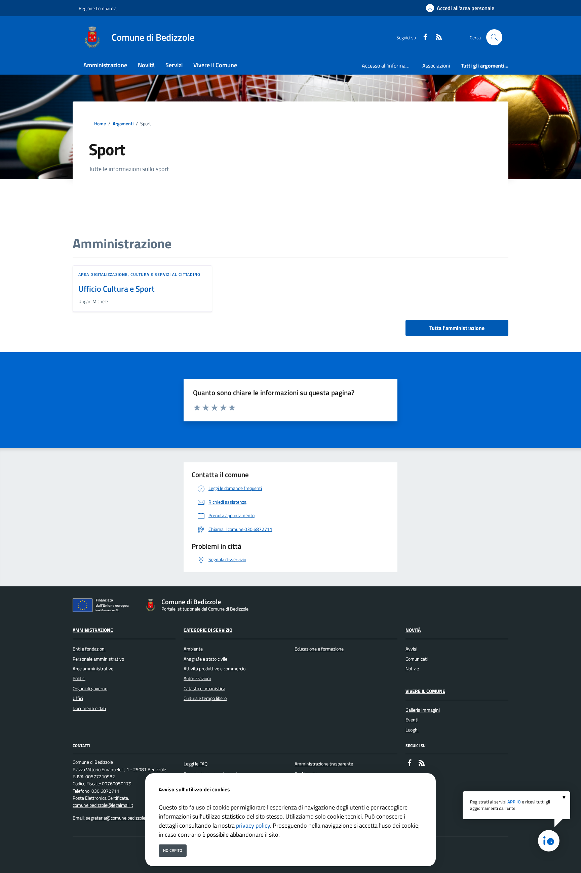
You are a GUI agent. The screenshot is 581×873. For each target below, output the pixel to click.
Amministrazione (93, 630)
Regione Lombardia (98, 8)
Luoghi (412, 730)
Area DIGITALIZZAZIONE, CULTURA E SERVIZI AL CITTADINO (139, 274)
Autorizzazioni (197, 678)
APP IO (514, 801)
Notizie (412, 668)
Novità (413, 630)
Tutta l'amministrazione (457, 328)
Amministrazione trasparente (324, 763)
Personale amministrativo (98, 659)
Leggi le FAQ (195, 763)
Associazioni (436, 65)
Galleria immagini (422, 710)
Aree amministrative (93, 668)
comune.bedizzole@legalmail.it (103, 805)
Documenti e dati (89, 708)
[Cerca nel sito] (494, 37)
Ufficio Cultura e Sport (116, 289)
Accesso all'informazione (389, 65)
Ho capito (172, 850)
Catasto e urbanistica (204, 688)
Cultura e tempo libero (205, 698)
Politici (79, 678)
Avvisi (411, 649)
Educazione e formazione (319, 649)
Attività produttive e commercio (214, 668)
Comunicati (416, 659)
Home (100, 123)
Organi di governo (90, 688)
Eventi (411, 719)
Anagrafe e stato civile (205, 659)
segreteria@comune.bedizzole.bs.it (120, 818)
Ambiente (193, 649)
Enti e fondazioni (89, 649)
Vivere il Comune (425, 691)
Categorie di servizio (208, 630)
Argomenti (123, 123)
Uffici (78, 698)
